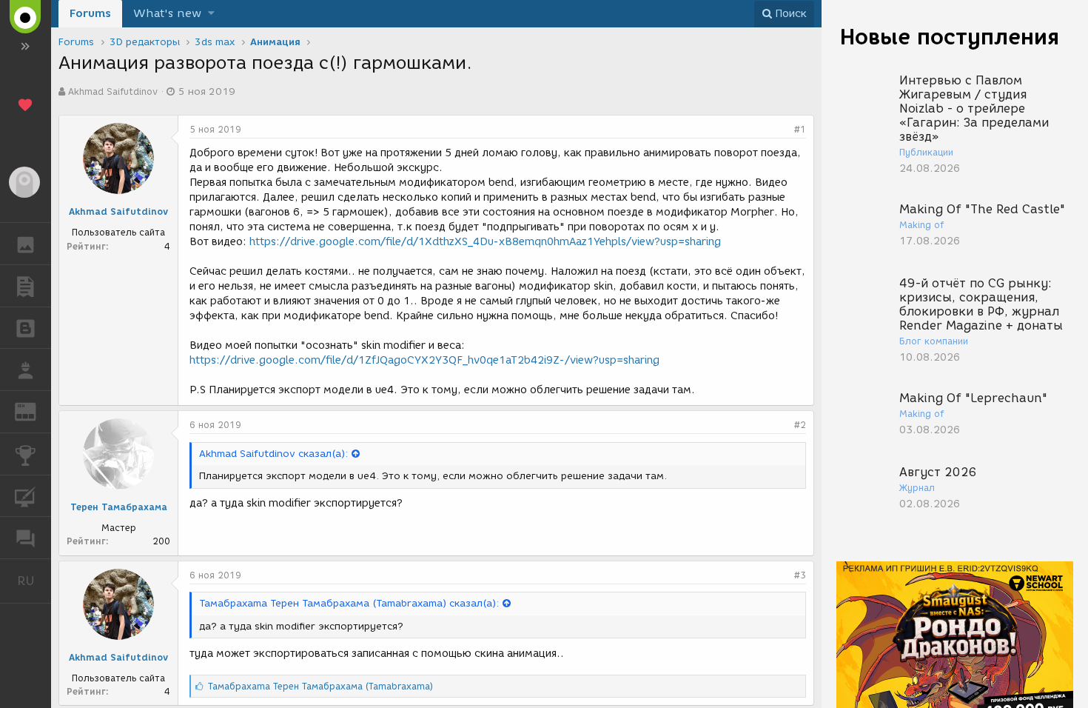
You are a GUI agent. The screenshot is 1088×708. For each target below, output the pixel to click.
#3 (800, 575)
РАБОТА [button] (25, 369)
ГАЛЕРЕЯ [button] (25, 243)
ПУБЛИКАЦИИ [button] (25, 286)
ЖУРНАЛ (34, 411)
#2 (800, 424)
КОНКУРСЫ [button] (25, 454)
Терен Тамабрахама (118, 506)
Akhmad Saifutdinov (113, 91)
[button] (211, 13)
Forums (90, 13)
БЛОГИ (25, 328)
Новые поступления (949, 37)
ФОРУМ (25, 537)
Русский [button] (34, 580)
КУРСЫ (25, 496)
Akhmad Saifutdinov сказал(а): (273, 453)
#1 (800, 129)
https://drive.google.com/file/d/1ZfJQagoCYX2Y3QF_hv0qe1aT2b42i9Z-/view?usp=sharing (424, 360)
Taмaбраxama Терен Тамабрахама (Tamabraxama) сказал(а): (349, 603)
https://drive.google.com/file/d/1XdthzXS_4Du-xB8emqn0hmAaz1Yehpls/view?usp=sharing (485, 242)
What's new (167, 13)
